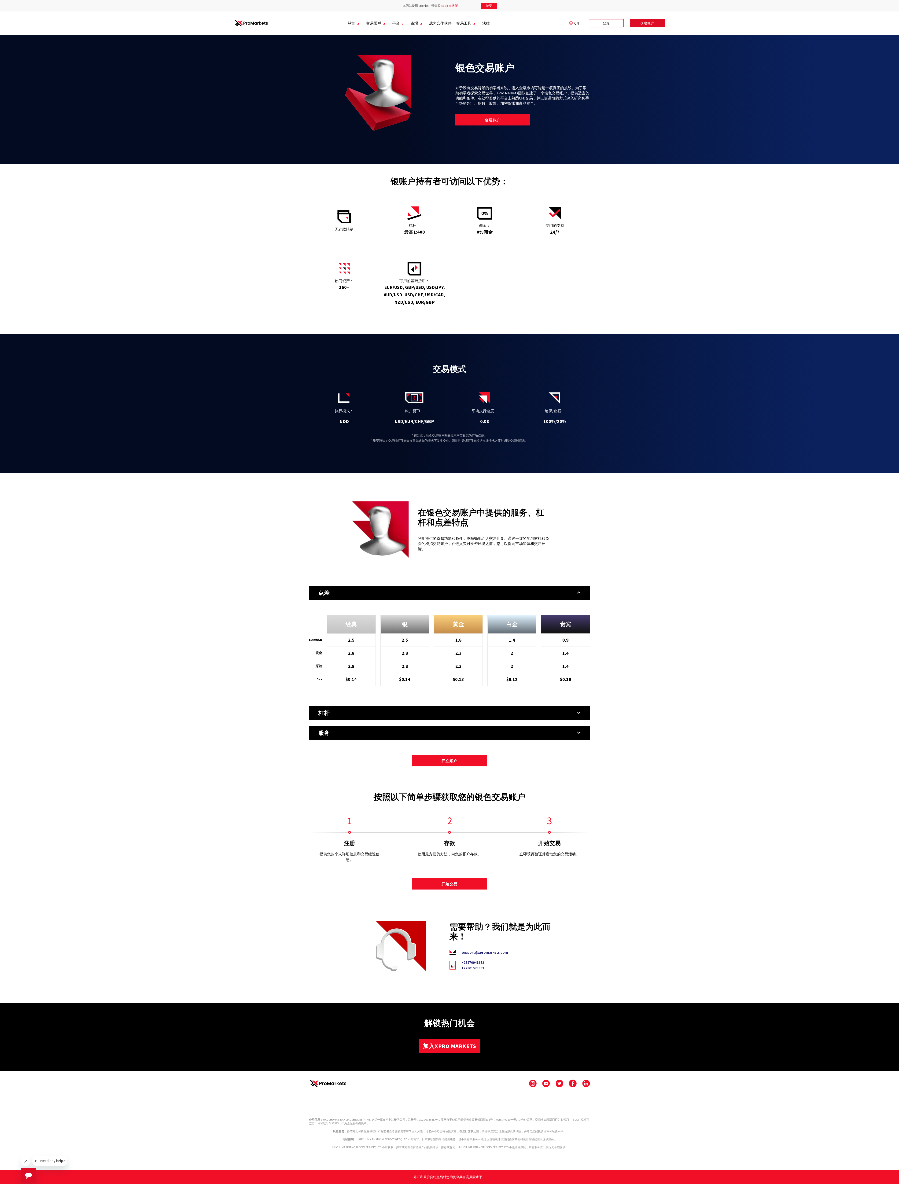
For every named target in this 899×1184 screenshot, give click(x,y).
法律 (486, 23)
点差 (324, 592)
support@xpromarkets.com (484, 952)
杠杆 (324, 713)
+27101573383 (472, 968)
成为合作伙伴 (440, 23)
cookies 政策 (449, 6)
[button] (449, 593)
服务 (324, 732)
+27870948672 (472, 962)
